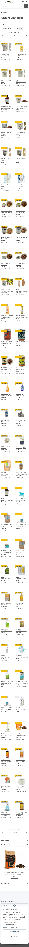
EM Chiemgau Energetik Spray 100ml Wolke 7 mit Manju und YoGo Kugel (21, 394)
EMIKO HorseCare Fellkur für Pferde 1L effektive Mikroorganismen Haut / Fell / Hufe (21, 760)
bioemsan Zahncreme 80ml (7, 185)
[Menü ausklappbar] (2, 1)
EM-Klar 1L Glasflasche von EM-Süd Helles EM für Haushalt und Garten (7, 499)
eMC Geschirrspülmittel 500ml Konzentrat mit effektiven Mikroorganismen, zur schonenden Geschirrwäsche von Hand (7, 577)
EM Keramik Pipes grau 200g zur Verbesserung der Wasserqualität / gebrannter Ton (20, 421)
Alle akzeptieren (14, 931)
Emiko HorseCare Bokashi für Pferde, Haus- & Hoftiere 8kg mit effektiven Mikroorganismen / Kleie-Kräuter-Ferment (21, 734)
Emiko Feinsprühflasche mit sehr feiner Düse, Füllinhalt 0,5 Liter (7, 734)
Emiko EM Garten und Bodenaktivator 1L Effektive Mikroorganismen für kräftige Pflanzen (7, 682)
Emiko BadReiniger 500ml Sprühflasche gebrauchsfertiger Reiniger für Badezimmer (21, 604)
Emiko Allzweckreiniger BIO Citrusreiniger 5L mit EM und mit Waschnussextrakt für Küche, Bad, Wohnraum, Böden (22, 577)
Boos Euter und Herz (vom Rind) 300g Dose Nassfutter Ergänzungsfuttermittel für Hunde (7, 212)
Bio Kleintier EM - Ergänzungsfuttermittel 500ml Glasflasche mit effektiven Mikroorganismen (7, 107)
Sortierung (13, 25)
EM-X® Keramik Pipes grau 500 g (21, 551)
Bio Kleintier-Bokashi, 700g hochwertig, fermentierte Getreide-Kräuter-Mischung (21, 107)
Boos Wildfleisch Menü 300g (20, 264)
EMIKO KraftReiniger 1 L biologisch (21, 813)
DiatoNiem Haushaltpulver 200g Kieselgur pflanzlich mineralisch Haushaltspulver (21, 290)
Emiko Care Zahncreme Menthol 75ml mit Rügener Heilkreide (21, 656)
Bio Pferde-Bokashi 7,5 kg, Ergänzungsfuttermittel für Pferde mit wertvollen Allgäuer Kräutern (7, 133)
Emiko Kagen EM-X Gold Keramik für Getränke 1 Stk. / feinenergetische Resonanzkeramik (6, 813)
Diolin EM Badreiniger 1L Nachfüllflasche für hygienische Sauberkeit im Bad (7, 316)
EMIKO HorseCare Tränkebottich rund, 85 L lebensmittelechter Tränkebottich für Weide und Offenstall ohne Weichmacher (21, 787)
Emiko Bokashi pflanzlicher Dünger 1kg (21, 630)
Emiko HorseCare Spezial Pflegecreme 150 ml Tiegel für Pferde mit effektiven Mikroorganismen (7, 787)
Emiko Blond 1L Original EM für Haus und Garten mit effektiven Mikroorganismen (7, 630)
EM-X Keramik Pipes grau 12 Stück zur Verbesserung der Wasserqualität (21, 499)
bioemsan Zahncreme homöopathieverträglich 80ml (22, 185)
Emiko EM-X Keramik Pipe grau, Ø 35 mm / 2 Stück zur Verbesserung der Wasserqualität (21, 682)
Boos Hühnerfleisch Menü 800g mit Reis (6, 238)
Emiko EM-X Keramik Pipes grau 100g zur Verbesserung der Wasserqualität (6, 708)
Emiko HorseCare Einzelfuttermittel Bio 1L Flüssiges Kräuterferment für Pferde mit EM (7, 760)
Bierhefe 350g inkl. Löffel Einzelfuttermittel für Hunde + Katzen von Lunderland (7, 81)
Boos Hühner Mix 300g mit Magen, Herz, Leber (20, 212)
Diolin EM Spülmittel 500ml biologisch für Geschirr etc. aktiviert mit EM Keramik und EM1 (21, 316)
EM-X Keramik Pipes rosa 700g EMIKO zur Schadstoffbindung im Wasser (7, 525)
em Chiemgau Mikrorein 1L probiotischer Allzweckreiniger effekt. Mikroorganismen (6, 421)
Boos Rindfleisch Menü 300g (5, 264)
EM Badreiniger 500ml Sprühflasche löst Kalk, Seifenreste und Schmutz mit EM (7, 394)
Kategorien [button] (5, 840)
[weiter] (26, 35)
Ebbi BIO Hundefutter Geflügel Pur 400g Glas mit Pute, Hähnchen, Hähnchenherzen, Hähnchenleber (7, 342)
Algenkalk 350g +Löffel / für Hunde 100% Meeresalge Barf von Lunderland (6, 55)
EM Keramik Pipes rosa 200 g (6, 447)
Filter (5, 25)
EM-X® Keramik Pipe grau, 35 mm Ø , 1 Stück (6, 551)
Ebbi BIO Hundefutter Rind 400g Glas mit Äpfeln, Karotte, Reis (7, 368)
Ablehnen (14, 941)
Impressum (5, 927)
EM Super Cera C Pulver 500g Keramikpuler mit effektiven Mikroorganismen (6, 473)
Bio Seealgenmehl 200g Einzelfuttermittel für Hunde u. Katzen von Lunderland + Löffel (21, 133)
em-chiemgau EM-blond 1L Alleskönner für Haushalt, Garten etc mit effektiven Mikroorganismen (21, 473)
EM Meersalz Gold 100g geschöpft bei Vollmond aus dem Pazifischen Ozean (21, 447)
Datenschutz (13, 927)
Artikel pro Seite (7, 28)
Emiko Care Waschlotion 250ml (6, 656)
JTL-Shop (17, 945)
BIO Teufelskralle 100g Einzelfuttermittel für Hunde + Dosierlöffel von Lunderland (7, 159)
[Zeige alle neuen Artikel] (27, 845)
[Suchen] (26, 6)
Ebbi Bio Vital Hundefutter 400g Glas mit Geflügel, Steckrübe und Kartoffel (20, 368)
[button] (19, 1)
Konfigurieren (14, 936)
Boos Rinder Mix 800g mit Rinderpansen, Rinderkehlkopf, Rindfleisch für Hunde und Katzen (22, 238)
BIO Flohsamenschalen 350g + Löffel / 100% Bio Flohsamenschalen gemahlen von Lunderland (21, 81)
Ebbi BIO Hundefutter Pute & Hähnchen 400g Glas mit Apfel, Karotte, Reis (21, 342)
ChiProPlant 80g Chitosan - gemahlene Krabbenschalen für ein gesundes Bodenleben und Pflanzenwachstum (7, 290)
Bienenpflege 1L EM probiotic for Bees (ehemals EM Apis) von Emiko (21, 55)
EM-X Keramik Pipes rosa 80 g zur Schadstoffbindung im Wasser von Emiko (21, 525)
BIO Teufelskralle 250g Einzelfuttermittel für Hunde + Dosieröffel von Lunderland (21, 159)
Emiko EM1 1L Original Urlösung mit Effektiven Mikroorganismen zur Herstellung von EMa (21, 708)
